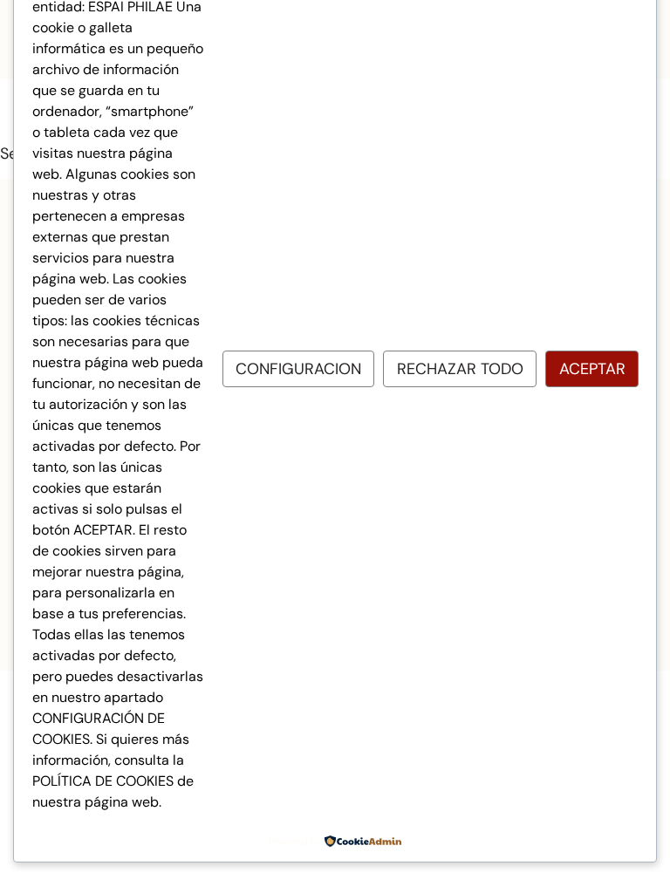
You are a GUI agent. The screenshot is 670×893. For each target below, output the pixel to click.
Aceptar (592, 368)
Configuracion (298, 368)
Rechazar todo (460, 368)
